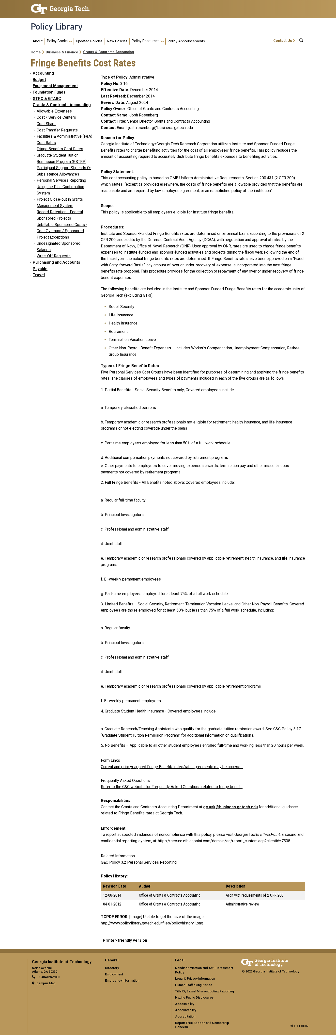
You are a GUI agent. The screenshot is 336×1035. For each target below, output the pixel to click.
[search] (301, 41)
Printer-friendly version (125, 940)
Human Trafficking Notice (193, 985)
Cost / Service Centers (56, 117)
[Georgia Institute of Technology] (60, 7)
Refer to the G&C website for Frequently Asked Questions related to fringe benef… (172, 786)
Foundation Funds (49, 92)
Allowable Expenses (54, 111)
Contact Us (282, 41)
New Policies (117, 41)
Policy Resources (145, 41)
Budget (39, 79)
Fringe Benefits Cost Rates (60, 148)
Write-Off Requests (54, 256)
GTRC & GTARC (47, 98)
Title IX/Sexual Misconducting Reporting (204, 991)
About (38, 41)
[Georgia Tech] (264, 962)
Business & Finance (62, 52)
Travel (39, 275)
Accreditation (185, 1016)
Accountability (185, 1010)
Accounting (43, 73)
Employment (114, 974)
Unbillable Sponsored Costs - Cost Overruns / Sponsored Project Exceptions (62, 231)
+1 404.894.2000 (48, 977)
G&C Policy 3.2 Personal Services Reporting (139, 862)
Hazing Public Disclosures (194, 997)
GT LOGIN (301, 1026)
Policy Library (56, 26)
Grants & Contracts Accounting (108, 52)
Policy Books (57, 41)
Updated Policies (89, 41)
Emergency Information (122, 980)
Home (36, 52)
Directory (112, 968)
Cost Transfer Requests (57, 130)
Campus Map (46, 983)
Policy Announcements (186, 41)
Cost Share (46, 123)
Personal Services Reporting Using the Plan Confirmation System (61, 186)
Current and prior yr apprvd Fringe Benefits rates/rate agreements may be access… (172, 766)
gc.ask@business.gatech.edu (230, 807)
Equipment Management (55, 85)
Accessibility (184, 1004)
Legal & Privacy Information (195, 978)
